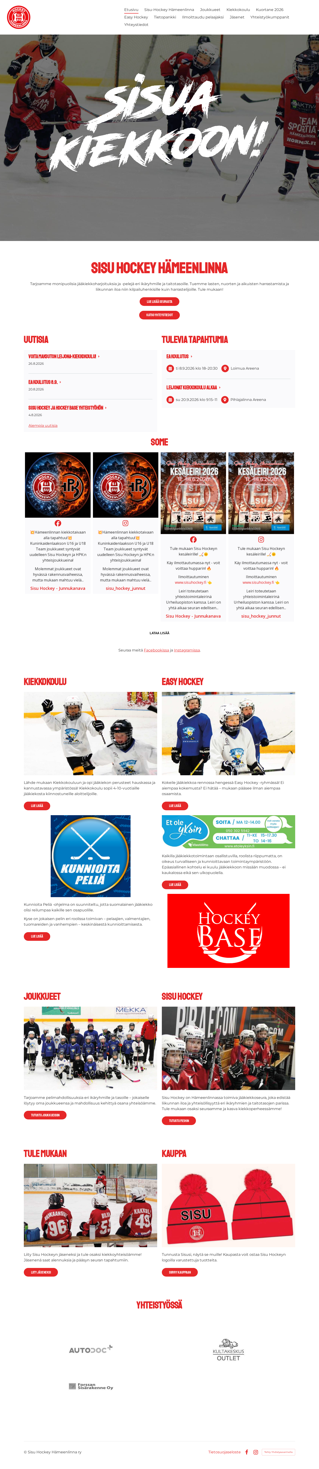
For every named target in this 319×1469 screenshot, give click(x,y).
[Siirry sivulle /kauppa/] (228, 1205)
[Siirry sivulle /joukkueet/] (90, 1048)
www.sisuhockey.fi (190, 582)
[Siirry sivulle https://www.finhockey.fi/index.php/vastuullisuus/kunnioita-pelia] (91, 856)
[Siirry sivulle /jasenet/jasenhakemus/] (90, 1205)
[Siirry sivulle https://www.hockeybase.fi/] (228, 931)
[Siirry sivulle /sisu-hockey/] (228, 1048)
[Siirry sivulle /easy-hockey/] (228, 733)
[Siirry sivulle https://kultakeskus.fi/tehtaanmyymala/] (228, 1349)
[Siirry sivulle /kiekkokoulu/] (90, 733)
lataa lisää (159, 633)
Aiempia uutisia (42, 425)
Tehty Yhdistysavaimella (278, 1452)
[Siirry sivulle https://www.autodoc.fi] (90, 1349)
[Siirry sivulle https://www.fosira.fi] (90, 1386)
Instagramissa (187, 650)
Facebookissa (156, 650)
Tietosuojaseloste (224, 1452)
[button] (57, 523)
